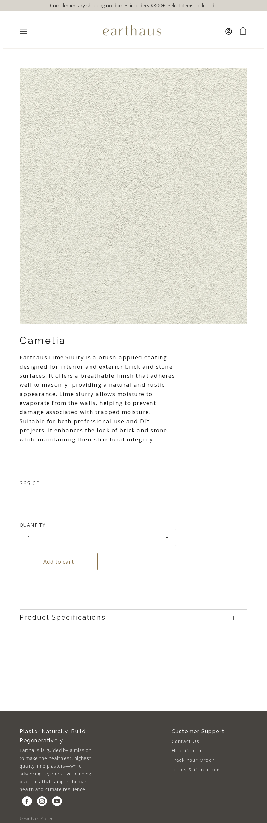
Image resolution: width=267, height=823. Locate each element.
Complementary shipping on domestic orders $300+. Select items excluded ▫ (133, 5)
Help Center (187, 750)
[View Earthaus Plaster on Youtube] (57, 801)
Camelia (43, 340)
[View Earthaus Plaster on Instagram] (42, 801)
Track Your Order (193, 760)
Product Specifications (62, 617)
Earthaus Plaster (38, 818)
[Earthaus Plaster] (132, 31)
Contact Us (186, 741)
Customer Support (198, 731)
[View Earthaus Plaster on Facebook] (27, 801)
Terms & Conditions (196, 769)
